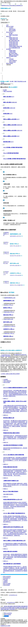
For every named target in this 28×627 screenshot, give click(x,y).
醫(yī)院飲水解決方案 (14, 40)
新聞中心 (8, 57)
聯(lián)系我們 (12, 30)
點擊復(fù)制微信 (4, 22)
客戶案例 (8, 49)
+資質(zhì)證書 (9, 373)
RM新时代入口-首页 (5, 625)
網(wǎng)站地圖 (5, 4)
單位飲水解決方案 (13, 43)
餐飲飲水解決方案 (13, 45)
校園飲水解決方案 (13, 37)
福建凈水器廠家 (16, 607)
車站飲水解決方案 (13, 42)
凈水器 (2, 82)
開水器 (19, 354)
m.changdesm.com (6, 354)
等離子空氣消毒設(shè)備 (20, 81)
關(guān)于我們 (9, 26)
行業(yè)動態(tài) (13, 60)
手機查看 (18, 4)
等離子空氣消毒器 (13, 35)
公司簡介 (11, 27)
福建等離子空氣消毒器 (9, 609)
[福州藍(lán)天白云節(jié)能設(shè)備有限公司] (12, 5)
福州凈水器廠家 (8, 607)
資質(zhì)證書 (12, 29)
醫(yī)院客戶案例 (13, 53)
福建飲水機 (12, 606)
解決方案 (8, 36)
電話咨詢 (6, 616)
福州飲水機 (6, 606)
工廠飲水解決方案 (13, 39)
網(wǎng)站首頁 (7, 576)
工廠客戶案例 (12, 52)
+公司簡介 (3, 373)
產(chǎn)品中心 (9, 32)
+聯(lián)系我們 (16, 373)
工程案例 (5, 580)
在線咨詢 (12, 4)
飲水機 (10, 33)
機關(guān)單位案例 (13, 54)
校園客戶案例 (12, 50)
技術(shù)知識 (12, 62)
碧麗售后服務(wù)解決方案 (15, 46)
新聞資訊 (5, 582)
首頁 (7, 25)
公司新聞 (11, 59)
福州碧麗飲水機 (19, 606)
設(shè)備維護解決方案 (14, 47)
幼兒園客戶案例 (13, 56)
